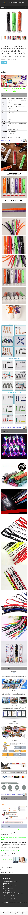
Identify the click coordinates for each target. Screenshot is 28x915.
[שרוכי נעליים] (12, 873)
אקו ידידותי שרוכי (22, 56)
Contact (10, 913)
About (21, 898)
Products (11, 898)
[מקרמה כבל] (11, 873)
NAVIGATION (4, 7)
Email (22, 913)
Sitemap (15, 900)
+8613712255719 (13, 881)
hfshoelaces (10, 888)
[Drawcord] (9, 873)
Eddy (9, 890)
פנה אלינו (4, 62)
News (17, 898)
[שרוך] (8, 873)
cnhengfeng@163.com (10, 892)
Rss (20, 900)
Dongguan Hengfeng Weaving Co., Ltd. (9, 869)
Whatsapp (17, 913)
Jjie (9, 883)
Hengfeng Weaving (12, 885)
